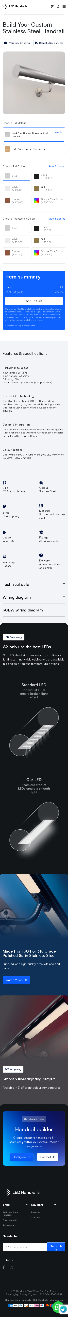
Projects (35, 1212)
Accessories (9, 1225)
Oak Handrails (10, 1220)
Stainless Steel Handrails (10, 1213)
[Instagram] (11, 1267)
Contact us (9, 325)
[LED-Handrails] (14, 6)
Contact (35, 1217)
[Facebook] (4, 1267)
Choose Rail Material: (15, 123)
